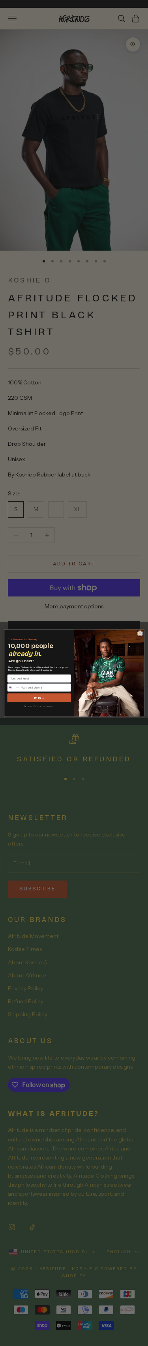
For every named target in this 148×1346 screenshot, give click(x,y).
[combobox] (13, 687)
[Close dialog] (139, 633)
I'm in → (39, 698)
